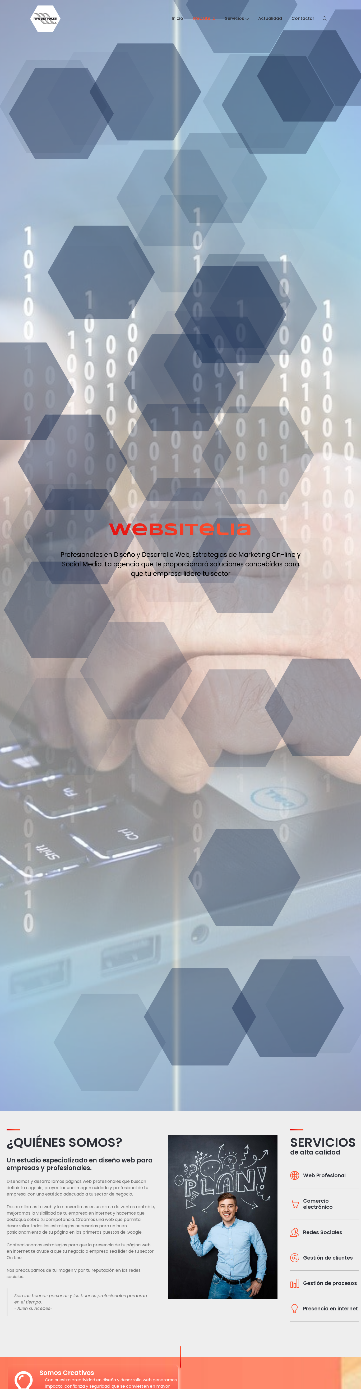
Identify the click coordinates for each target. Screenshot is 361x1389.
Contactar (302, 18)
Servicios (234, 18)
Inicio (177, 18)
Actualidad (270, 18)
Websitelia (204, 18)
